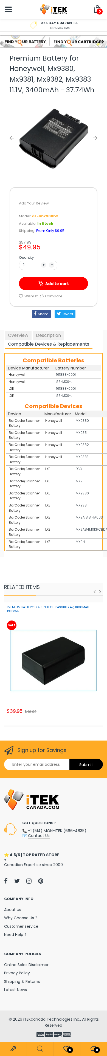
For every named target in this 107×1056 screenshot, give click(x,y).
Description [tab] (48, 335)
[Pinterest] (40, 880)
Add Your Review (34, 203)
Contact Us (39, 835)
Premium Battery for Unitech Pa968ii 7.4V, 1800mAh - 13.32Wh (49, 609)
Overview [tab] (18, 335)
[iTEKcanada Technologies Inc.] (53, 9)
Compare (54, 296)
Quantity (26, 257)
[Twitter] (17, 880)
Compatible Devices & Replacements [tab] (48, 344)
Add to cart (57, 283)
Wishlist (31, 296)
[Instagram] (29, 880)
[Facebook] (6, 880)
